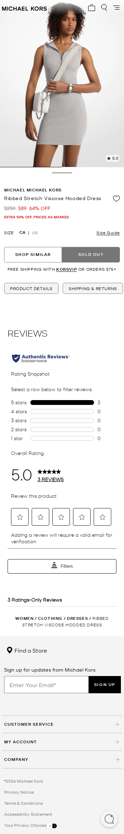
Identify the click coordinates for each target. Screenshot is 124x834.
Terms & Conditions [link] (23, 803)
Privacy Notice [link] (19, 792)
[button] (109, 819)
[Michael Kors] (24, 7)
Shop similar (33, 254)
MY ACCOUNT (20, 742)
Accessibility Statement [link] (28, 814)
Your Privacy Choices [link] (26, 825)
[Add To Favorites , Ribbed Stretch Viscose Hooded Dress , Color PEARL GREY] (116, 198)
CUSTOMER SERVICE (29, 724)
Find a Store (30, 650)
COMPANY (16, 759)
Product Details (31, 288)
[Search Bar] (104, 7)
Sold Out (91, 254)
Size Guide (108, 232)
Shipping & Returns (93, 288)
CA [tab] (22, 232)
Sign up (104, 684)
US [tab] (35, 232)
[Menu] (116, 7)
